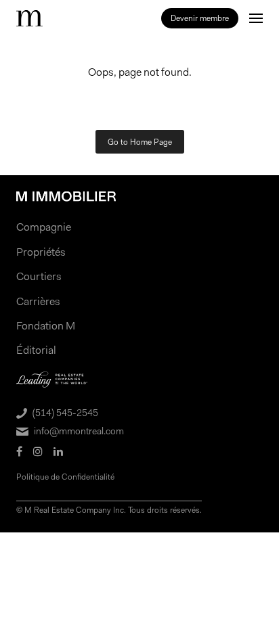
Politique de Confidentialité (65, 477)
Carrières (38, 301)
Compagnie (43, 227)
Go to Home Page (140, 142)
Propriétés (41, 252)
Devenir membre (200, 18)
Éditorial (36, 350)
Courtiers (39, 276)
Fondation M (45, 326)
